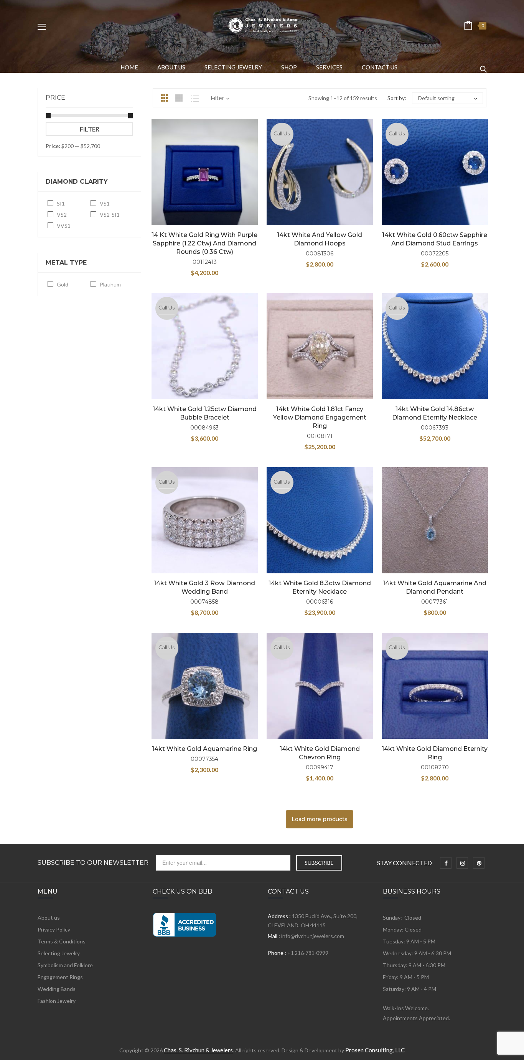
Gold (62, 284)
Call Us (282, 133)
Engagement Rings (60, 977)
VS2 (62, 214)
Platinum (110, 284)
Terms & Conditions (62, 941)
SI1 (61, 203)
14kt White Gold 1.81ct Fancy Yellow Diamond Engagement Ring (319, 417)
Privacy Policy (54, 929)
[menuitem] (129, 67)
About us (49, 917)
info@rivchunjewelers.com (312, 936)
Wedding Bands (57, 989)
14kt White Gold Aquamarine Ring (204, 748)
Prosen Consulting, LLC (375, 1050)
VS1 (105, 203)
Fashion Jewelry (57, 1000)
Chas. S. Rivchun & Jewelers (198, 1050)
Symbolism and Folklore (65, 965)
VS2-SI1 (110, 214)
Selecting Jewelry (59, 953)
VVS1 (64, 225)
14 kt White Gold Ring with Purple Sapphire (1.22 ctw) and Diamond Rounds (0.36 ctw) (204, 243)
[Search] (483, 65)
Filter (89, 129)
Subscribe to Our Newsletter (93, 863)
